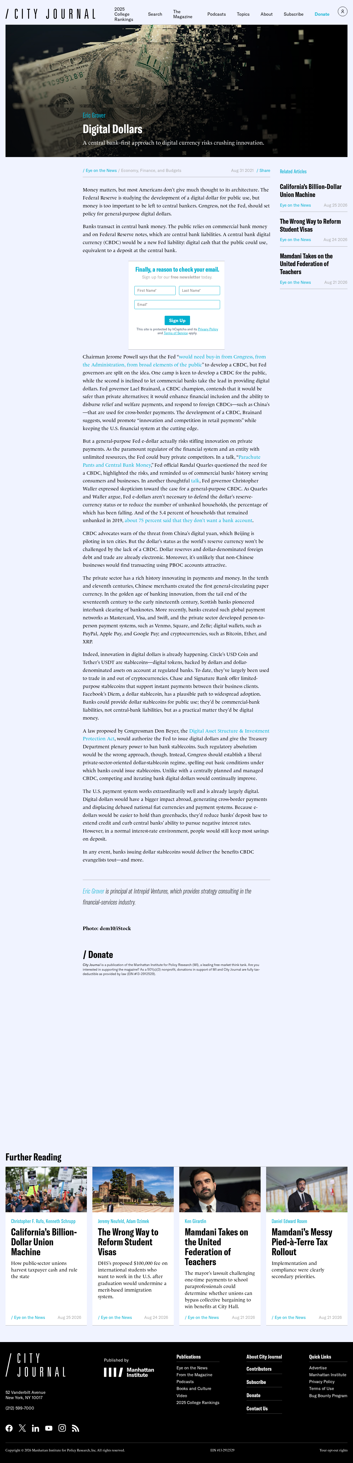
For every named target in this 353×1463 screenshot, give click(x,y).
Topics (243, 14)
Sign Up (177, 320)
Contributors (259, 1368)
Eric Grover (94, 115)
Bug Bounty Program (328, 1395)
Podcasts (216, 14)
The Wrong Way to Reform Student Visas (310, 225)
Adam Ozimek (137, 1221)
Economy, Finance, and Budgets (151, 170)
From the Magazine (194, 1374)
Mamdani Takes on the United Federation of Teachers (306, 264)
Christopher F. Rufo (27, 1221)
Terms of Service (176, 333)
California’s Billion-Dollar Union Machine (311, 191)
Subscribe (294, 14)
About (267, 14)
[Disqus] (176, 1061)
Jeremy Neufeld (111, 1221)
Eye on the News (29, 1317)
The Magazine (182, 14)
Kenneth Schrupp (61, 1221)
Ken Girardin (195, 1221)
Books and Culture (193, 1388)
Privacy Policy (208, 329)
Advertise (318, 1367)
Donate (322, 14)
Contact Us (257, 1408)
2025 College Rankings (123, 14)
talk (195, 480)
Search (155, 14)
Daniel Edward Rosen (289, 1221)
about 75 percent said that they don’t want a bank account (188, 519)
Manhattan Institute (327, 1374)
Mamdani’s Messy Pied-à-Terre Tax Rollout (302, 1242)
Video (181, 1395)
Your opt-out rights (333, 1450)
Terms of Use (321, 1388)
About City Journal (264, 1356)
